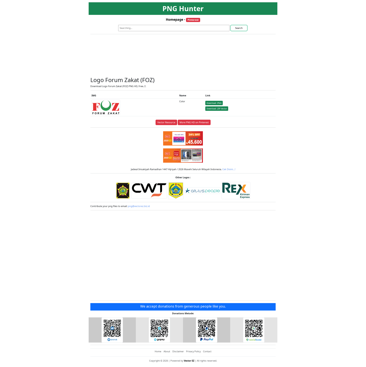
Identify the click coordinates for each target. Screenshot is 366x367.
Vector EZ (189, 360)
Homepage (174, 19)
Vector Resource (166, 122)
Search (239, 28)
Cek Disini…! (228, 169)
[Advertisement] (183, 56)
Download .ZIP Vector (217, 108)
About (167, 351)
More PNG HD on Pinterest (194, 122)
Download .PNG (214, 103)
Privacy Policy (193, 351)
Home (158, 351)
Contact (207, 351)
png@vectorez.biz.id (139, 206)
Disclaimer (178, 351)
